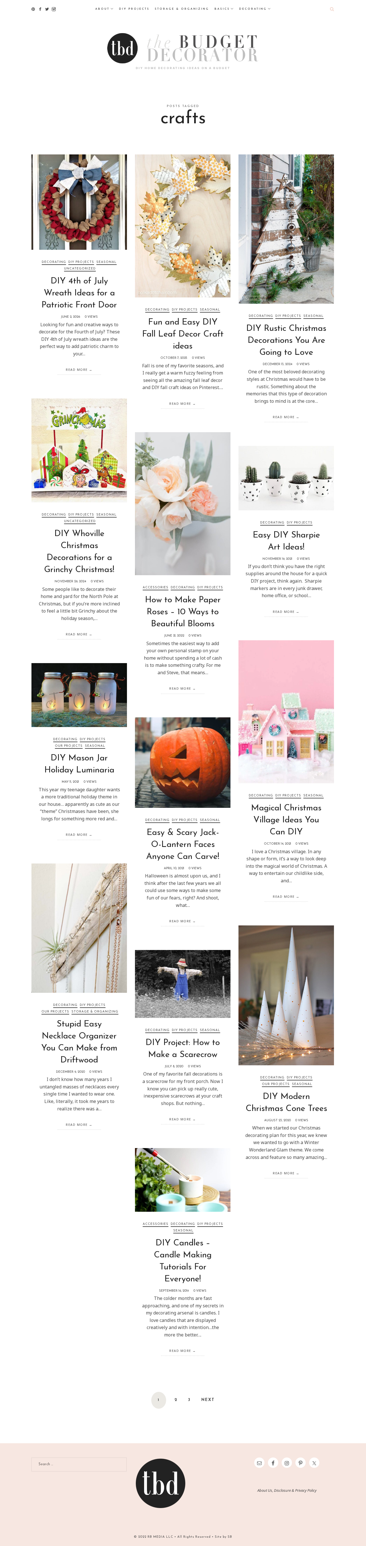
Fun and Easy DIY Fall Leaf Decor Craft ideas (183, 334)
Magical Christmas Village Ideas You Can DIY (286, 820)
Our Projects (69, 746)
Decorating (54, 262)
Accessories (155, 587)
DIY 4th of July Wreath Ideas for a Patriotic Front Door (79, 293)
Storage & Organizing (94, 1011)
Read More (77, 369)
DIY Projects (81, 262)
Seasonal (106, 262)
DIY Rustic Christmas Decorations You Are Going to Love (286, 340)
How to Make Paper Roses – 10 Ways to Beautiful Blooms (183, 612)
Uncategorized (80, 268)
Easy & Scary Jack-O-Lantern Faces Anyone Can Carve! (182, 844)
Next (208, 1400)
